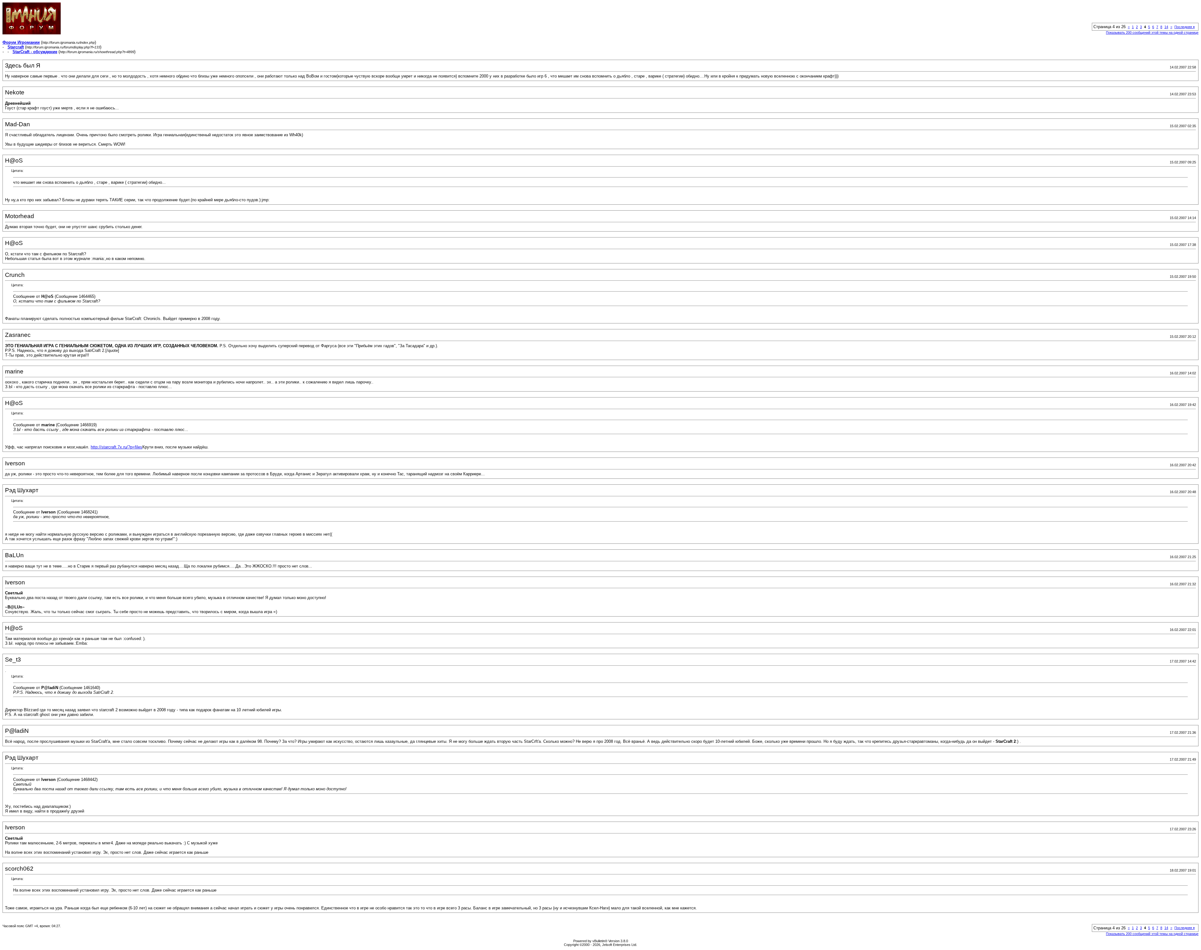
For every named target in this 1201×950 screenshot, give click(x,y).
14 (1166, 27)
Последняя (1184, 27)
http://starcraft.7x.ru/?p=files (116, 447)
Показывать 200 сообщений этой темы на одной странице (1152, 32)
